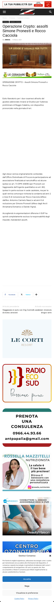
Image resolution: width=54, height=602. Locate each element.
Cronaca (12, 18)
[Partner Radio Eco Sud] (27, 383)
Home (5, 18)
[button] (50, 555)
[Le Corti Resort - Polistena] (27, 338)
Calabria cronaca (23, 18)
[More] (36, 294)
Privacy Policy (33, 598)
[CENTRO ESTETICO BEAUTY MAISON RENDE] (27, 516)
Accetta (27, 579)
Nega (27, 586)
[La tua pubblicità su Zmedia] (27, 4)
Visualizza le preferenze (27, 593)
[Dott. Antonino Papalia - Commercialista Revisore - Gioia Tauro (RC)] (27, 427)
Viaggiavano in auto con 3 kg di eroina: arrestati (14, 311)
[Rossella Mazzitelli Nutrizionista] (27, 472)
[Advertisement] (27, 141)
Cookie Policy (19, 598)
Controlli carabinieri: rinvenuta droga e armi (39, 311)
